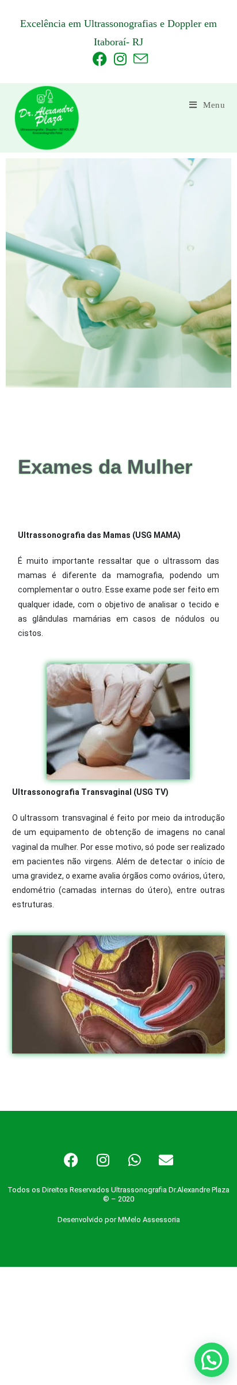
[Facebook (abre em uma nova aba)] (99, 59)
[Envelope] (166, 1159)
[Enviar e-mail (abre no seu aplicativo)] (139, 59)
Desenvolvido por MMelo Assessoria (119, 1219)
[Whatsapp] (134, 1159)
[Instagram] (103, 1159)
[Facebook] (71, 1159)
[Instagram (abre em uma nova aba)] (120, 59)
